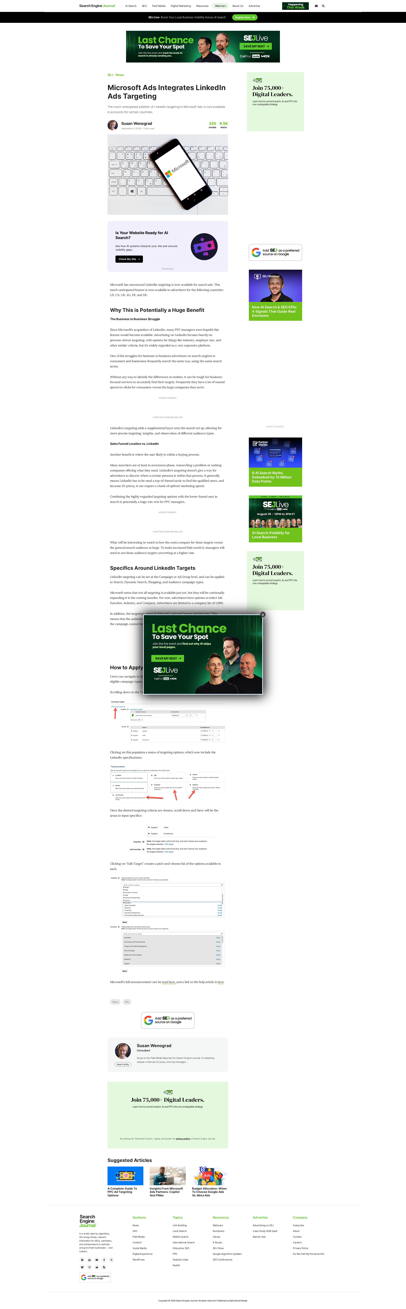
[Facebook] (104, 1260)
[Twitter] (111, 1260)
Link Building (180, 1225)
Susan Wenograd (136, 123)
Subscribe (298, 1225)
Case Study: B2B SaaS (265, 1231)
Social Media (140, 1248)
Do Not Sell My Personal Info (308, 1253)
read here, (169, 982)
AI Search (130, 5)
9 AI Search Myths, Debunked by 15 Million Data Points (271, 477)
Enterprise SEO (181, 1248)
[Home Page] (97, 6)
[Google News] (82, 1260)
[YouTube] (97, 1260)
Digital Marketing (181, 5)
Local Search (180, 1231)
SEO (144, 5)
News (115, 1002)
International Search (184, 1242)
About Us (237, 5)
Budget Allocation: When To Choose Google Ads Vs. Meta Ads (209, 1192)
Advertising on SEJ (263, 1225)
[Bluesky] (82, 1267)
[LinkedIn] (89, 1260)
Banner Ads (259, 1236)
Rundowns (218, 1231)
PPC (127, 1002)
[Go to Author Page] (113, 125)
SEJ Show (218, 1248)
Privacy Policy (300, 1248)
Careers (297, 1242)
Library (216, 1236)
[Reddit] (97, 1267)
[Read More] (275, 452)
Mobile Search (180, 1236)
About (296, 1231)
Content (137, 1242)
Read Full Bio (123, 1064)
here (221, 982)
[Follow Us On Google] (168, 1020)
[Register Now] (275, 285)
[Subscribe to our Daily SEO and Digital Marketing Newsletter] (316, 6)
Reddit (176, 1265)
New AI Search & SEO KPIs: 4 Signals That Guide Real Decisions (274, 311)
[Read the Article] (126, 1176)
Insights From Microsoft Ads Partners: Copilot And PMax (166, 1192)
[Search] (323, 6)
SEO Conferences (222, 1259)
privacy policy (183, 1138)
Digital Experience (142, 1253)
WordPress (139, 1259)
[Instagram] (89, 1267)
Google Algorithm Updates (227, 1253)
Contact (297, 1236)
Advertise (254, 5)
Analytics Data (180, 1259)
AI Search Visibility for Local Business (271, 535)
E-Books (217, 1242)
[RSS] (104, 1267)
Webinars (220, 5)
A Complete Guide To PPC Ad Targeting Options (122, 1192)
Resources (202, 5)
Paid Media (158, 5)
